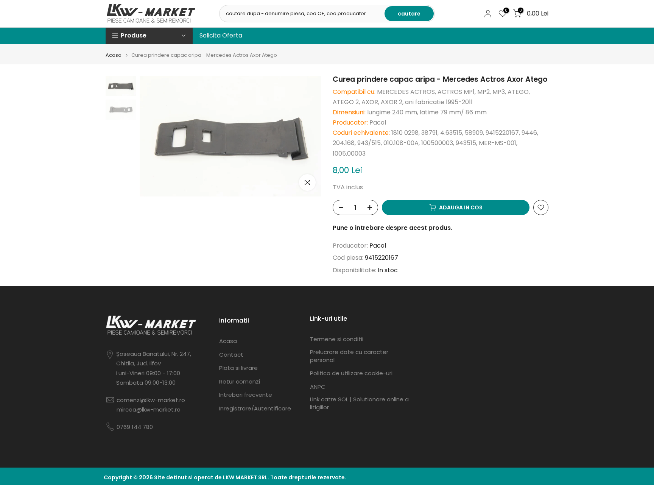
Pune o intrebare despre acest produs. (392, 227)
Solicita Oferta (220, 35)
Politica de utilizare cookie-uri (351, 373)
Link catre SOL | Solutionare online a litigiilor (359, 403)
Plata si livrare (238, 368)
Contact (231, 355)
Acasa (113, 55)
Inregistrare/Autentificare (255, 408)
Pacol (377, 245)
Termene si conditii (336, 339)
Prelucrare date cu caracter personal (349, 356)
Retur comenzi (239, 381)
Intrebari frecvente (245, 395)
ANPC (317, 387)
